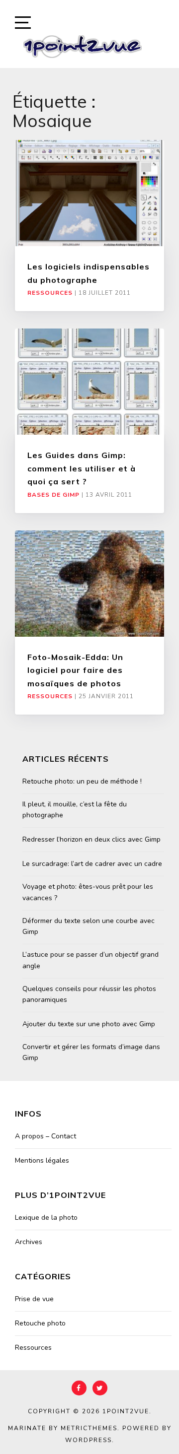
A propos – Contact (45, 1136)
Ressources (50, 293)
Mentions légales (42, 1160)
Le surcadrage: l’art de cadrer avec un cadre (92, 863)
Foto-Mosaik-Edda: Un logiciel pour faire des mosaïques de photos (75, 670)
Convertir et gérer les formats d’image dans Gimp (91, 1052)
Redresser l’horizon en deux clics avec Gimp (91, 839)
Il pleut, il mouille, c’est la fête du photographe (74, 809)
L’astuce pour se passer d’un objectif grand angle (90, 960)
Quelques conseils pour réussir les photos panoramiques (89, 994)
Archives (28, 1242)
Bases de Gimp (53, 495)
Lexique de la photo (46, 1217)
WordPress (88, 1440)
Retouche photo (40, 1323)
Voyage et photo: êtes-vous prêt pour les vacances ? (87, 892)
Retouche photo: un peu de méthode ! (82, 781)
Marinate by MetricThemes (62, 1428)
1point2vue (125, 1411)
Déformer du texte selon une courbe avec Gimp (88, 926)
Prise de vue (34, 1299)
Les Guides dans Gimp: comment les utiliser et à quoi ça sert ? (81, 468)
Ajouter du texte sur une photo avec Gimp (88, 1024)
